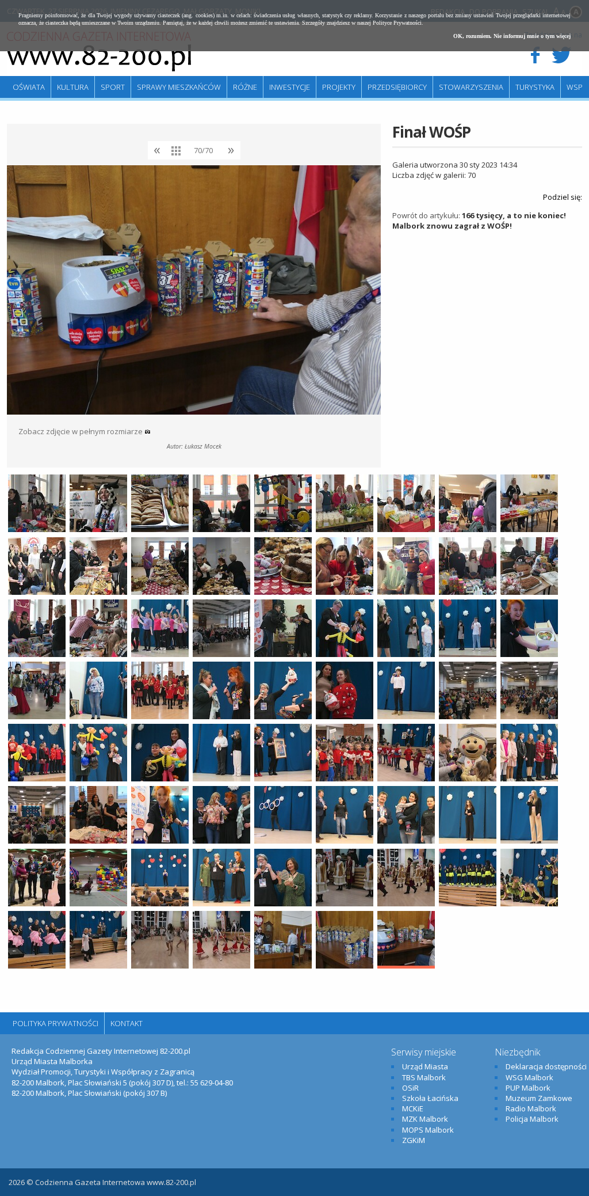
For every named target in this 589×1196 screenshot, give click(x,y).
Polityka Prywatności (55, 1023)
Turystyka (534, 87)
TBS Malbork (424, 1077)
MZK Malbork (425, 1119)
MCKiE (412, 1108)
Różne (245, 87)
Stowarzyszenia (471, 87)
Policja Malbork (532, 1119)
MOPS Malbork (428, 1130)
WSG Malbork (529, 1077)
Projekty (338, 87)
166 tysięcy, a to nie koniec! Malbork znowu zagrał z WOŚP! (479, 220)
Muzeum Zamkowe (539, 1098)
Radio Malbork (531, 1108)
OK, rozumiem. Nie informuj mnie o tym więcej (512, 36)
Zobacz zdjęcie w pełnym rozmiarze (81, 431)
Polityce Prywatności (397, 23)
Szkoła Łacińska (430, 1098)
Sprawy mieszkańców (179, 87)
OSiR (410, 1088)
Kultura (73, 87)
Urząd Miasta (425, 1066)
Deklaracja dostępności (546, 1066)
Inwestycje (289, 87)
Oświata (29, 87)
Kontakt (126, 1023)
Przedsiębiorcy (397, 87)
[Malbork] (99, 52)
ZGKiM (413, 1140)
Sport (113, 87)
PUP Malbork (528, 1088)
